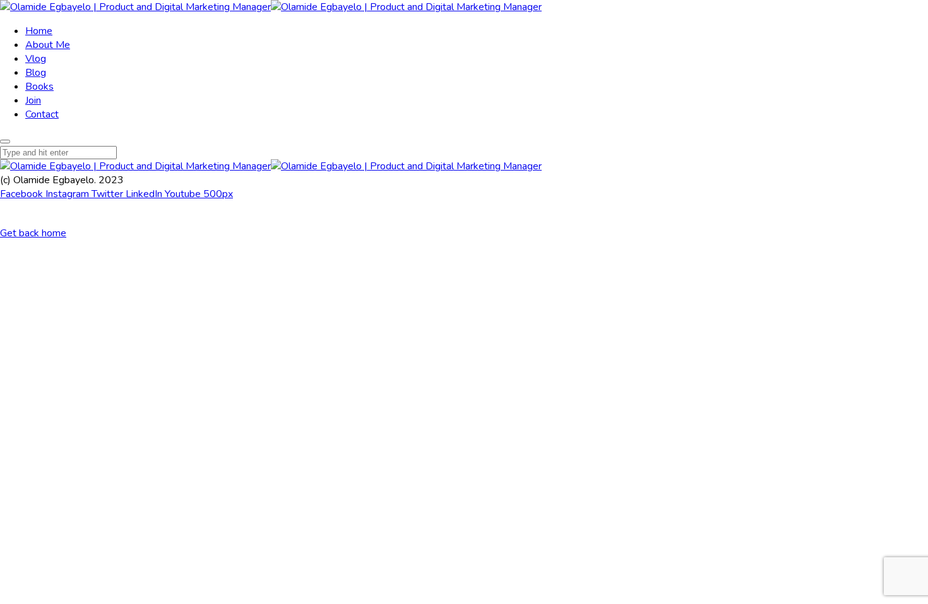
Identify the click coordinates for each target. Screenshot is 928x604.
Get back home (33, 233)
